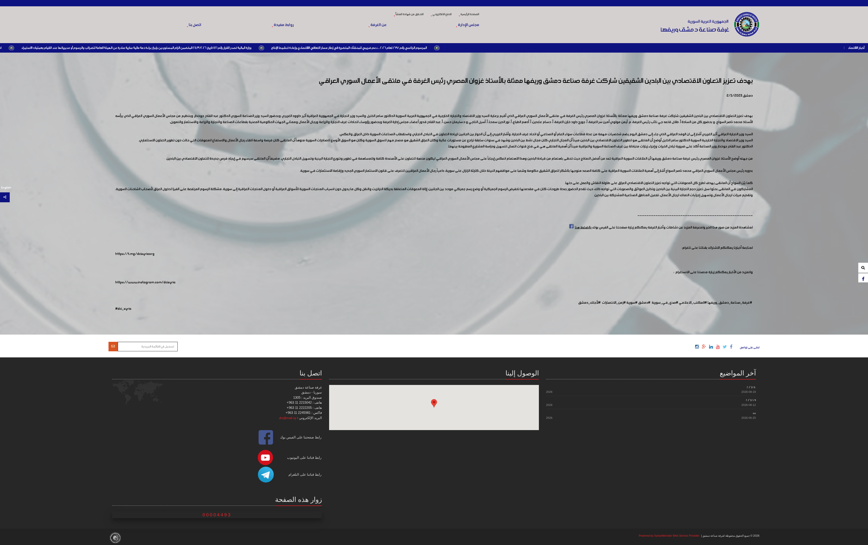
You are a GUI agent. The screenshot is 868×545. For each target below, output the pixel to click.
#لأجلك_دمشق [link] (589, 303)
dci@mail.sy (287, 418)
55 (754, 413)
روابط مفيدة (283, 25)
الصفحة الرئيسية (469, 14)
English (6, 188)
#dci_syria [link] (123, 309)
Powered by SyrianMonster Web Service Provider (669, 535)
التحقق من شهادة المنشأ (409, 14)
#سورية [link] (631, 303)
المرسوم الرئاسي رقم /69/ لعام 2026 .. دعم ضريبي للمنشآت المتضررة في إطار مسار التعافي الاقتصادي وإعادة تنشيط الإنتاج (486, 48)
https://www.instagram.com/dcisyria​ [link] (145, 282)
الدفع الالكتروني (442, 14)
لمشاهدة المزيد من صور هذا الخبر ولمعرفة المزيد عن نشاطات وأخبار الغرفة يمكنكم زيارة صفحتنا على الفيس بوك (664, 227)
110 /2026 (751, 387)
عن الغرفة (378, 25)
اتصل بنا (194, 25)
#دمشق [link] (644, 303)
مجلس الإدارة (468, 25)
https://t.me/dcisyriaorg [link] (134, 254)
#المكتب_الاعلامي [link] (693, 303)
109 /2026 (751, 400)
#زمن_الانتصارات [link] (614, 303)
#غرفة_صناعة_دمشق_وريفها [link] (730, 303)
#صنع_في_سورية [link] (665, 303)
